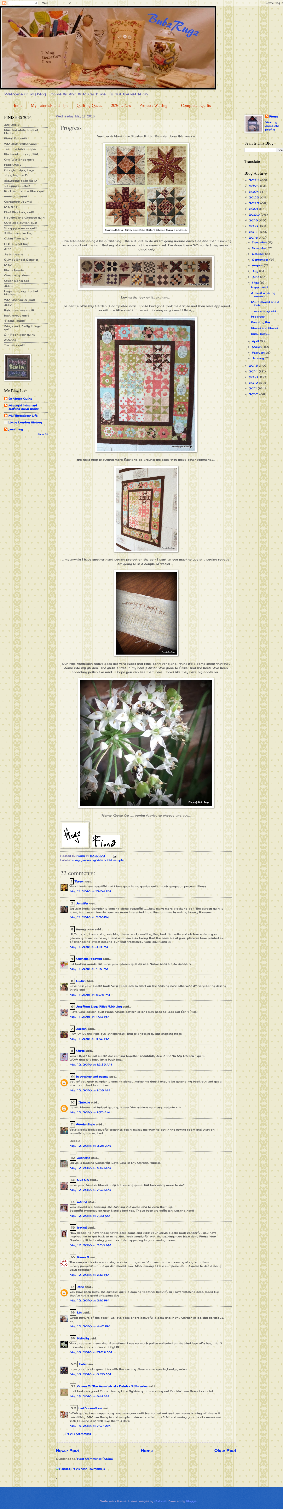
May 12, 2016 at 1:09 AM (90, 1090)
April (256, 341)
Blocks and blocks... (265, 328)
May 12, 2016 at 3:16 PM (89, 1300)
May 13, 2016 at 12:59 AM (91, 1352)
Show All (42, 434)
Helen (83, 1364)
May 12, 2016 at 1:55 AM (90, 1112)
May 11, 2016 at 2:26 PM (90, 917)
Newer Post (67, 1450)
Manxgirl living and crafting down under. (23, 407)
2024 (254, 191)
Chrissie (84, 1102)
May (256, 282)
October (258, 253)
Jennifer (82, 903)
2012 (254, 382)
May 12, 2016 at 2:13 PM (89, 1274)
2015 (254, 365)
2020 (255, 214)
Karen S (83, 1257)
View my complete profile (272, 125)
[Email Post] (114, 855)
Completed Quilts (196, 105)
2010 (254, 394)
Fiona (273, 116)
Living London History (25, 422)
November (260, 248)
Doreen (81, 1028)
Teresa (79, 881)
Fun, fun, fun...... (262, 322)
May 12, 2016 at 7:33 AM (90, 1215)
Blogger (192, 1501)
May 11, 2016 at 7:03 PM (89, 1016)
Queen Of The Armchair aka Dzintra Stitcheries (112, 1386)
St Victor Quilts (20, 398)
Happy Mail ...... (262, 287)
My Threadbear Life (22, 415)
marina (82, 1201)
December (260, 242)
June (256, 276)
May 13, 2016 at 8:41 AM (89, 1396)
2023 (254, 197)
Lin (79, 1312)
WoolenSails (85, 1124)
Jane (80, 1286)
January (258, 358)
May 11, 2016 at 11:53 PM (89, 1038)
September (260, 259)
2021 (254, 208)
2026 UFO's (121, 105)
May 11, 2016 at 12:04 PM (90, 891)
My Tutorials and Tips (49, 105)
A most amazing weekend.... (263, 294)
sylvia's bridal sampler (108, 860)
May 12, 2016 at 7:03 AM (90, 1189)
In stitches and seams (92, 1076)
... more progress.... (264, 311)
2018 (254, 226)
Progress (258, 316)
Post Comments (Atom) (95, 1458)
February (259, 352)
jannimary (15, 429)
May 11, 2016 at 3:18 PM (89, 946)
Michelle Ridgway (89, 958)
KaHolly (83, 1338)
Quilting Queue (90, 105)
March (257, 346)
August (258, 265)
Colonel (160, 1501)
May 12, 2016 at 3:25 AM (90, 1145)
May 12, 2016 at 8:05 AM (90, 1245)
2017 (254, 231)
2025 (254, 186)
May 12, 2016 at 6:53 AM (90, 1168)
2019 (254, 220)
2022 (254, 203)
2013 (254, 377)
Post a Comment (78, 1433)
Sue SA (83, 1179)
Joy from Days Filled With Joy (99, 1006)
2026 (254, 180)
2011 (253, 388)
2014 (254, 371)
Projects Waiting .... (156, 105)
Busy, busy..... (260, 333)
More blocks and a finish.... (265, 303)
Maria (80, 1050)
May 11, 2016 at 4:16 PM (89, 968)
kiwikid (82, 1227)
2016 (254, 237)
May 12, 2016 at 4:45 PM (90, 1326)
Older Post (225, 1450)
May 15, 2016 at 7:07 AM (90, 1425)
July (255, 271)
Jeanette (83, 1157)
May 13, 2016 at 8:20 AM (90, 1374)
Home (17, 105)
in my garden (81, 860)
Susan (81, 980)
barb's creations (90, 1408)
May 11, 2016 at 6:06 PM (90, 994)
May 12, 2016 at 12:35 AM (91, 1064)
